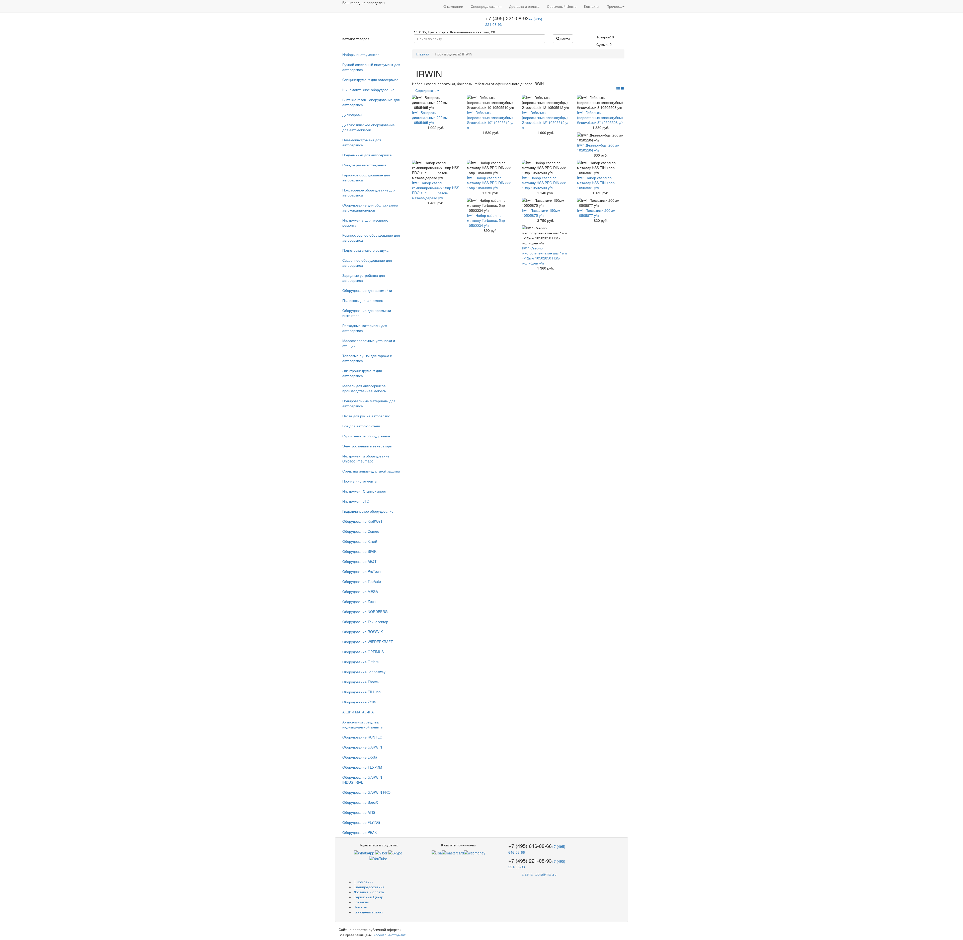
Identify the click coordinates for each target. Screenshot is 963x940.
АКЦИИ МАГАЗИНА (358, 711)
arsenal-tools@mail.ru (539, 874)
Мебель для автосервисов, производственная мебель (364, 388)
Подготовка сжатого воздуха (365, 250)
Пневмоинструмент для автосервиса (361, 142)
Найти (565, 38)
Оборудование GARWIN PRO (366, 792)
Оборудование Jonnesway (363, 671)
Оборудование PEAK (359, 832)
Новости (360, 906)
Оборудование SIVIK (359, 551)
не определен (373, 2)
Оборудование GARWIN (362, 747)
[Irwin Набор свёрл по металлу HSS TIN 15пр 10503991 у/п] (600, 167)
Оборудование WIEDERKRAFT (367, 641)
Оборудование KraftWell (362, 521)
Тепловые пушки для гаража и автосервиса (367, 358)
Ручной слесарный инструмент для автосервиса (371, 67)
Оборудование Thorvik (360, 681)
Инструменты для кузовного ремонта (365, 223)
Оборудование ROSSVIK (362, 631)
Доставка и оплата (524, 6)
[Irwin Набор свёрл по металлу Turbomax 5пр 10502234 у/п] (490, 205)
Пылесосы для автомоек (362, 300)
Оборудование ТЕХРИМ (362, 767)
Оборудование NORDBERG (365, 611)
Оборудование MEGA (360, 591)
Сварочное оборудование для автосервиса (367, 263)
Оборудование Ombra (360, 661)
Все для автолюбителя (361, 425)
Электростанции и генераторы (367, 445)
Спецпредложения (486, 6)
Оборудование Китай (359, 541)
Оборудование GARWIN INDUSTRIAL (362, 780)
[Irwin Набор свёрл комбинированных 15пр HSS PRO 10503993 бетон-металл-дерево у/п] (435, 170)
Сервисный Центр (562, 6)
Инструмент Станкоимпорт (364, 491)
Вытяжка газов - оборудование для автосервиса (371, 102)
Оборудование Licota (359, 757)
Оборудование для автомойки (367, 290)
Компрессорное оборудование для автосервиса (371, 238)
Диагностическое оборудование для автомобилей (368, 127)
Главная (422, 53)
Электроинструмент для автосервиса (362, 373)
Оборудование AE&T (359, 561)
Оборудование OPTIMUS (363, 651)
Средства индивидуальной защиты (371, 471)
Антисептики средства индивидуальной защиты (362, 724)
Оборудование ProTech (361, 571)
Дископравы (352, 114)
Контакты (591, 6)
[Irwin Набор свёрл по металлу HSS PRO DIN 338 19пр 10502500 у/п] (545, 167)
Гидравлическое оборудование (367, 511)
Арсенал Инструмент (389, 934)
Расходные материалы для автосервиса (364, 328)
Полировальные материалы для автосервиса (368, 403)
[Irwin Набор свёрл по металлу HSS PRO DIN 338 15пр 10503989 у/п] (490, 167)
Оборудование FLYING (361, 822)
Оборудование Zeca (359, 601)
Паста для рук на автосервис (366, 415)
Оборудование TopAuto (361, 581)
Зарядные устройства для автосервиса (363, 278)
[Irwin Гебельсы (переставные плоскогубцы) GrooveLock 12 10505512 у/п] (545, 102)
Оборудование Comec (360, 531)
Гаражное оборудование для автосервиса (366, 177)
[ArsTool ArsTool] (395, 852)
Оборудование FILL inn (361, 691)
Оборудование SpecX (360, 802)
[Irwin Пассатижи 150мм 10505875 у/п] (545, 203)
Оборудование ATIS (358, 812)
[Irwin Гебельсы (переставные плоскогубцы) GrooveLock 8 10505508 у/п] (600, 102)
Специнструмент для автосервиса (370, 79)
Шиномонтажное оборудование (368, 89)
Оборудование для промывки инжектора (366, 313)
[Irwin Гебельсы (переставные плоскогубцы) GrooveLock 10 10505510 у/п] (490, 102)
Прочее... (614, 6)
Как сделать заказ (368, 911)
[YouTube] (378, 857)
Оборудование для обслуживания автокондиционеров (370, 208)
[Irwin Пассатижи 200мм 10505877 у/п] (600, 203)
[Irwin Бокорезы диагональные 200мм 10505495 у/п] (435, 102)
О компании (453, 6)
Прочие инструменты (359, 481)
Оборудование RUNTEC (362, 737)
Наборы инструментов (360, 54)
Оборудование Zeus (359, 701)
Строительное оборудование (366, 435)
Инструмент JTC (355, 501)
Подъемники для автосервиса (367, 154)
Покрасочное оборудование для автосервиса (368, 192)
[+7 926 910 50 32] (364, 852)
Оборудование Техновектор (365, 621)
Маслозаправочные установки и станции (368, 343)
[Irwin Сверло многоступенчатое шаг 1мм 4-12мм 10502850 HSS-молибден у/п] (545, 235)
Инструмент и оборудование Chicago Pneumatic (365, 458)
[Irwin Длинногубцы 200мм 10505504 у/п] (600, 137)
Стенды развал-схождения (364, 164)
